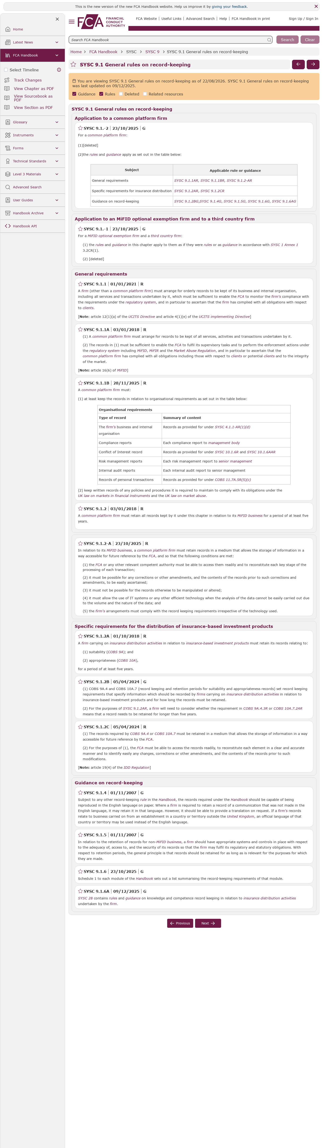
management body (224, 443)
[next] (313, 64)
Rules (110, 94)
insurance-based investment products (217, 643)
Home (76, 51)
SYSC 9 (152, 51)
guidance (113, 154)
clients (88, 308)
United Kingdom (240, 816)
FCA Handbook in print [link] (251, 19)
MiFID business (249, 515)
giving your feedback (229, 6)
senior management (235, 461)
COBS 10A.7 (165, 733)
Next (205, 923)
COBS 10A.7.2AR (288, 708)
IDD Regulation (136, 767)
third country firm (166, 235)
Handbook (167, 799)
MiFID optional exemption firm (113, 235)
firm (85, 291)
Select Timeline (24, 70)
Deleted (132, 94)
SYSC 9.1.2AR (135, 708)
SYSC (131, 51)
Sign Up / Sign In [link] (303, 19)
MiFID (142, 350)
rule (143, 799)
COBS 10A (127, 660)
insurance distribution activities (136, 643)
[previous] (298, 64)
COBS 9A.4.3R (255, 708)
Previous (183, 923)
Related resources (166, 94)
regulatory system (141, 302)
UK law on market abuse (185, 495)
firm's (276, 296)
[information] (59, 70)
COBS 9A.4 (139, 733)
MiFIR (154, 350)
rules (94, 154)
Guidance (87, 94)
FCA (241, 296)
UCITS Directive (141, 316)
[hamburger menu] (71, 22)
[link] (101, 21)
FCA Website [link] (146, 19)
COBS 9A (115, 652)
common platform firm (107, 135)
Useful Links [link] (171, 19)
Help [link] (223, 19)
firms (201, 694)
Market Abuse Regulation (195, 350)
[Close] (316, 6)
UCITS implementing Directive (224, 316)
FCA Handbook (103, 51)
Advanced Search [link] (200, 19)
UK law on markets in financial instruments (114, 495)
